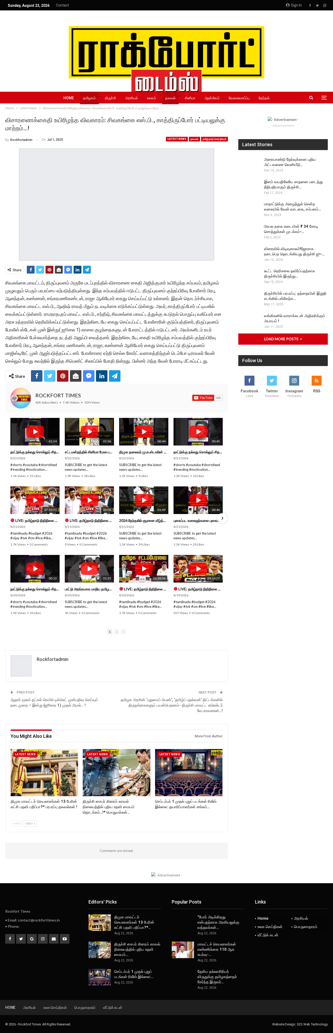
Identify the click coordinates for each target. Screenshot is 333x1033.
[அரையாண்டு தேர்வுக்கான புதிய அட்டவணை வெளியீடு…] (249, 165)
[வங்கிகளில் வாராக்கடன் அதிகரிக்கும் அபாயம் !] (249, 321)
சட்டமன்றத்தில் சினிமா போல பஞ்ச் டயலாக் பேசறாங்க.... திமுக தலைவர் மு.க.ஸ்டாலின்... (89, 452)
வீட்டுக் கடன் (268, 935)
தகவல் (170, 98)
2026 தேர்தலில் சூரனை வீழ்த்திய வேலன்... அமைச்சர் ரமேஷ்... (143, 520)
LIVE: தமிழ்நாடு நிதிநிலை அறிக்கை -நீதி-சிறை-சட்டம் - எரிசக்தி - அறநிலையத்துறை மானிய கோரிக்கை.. (37, 520)
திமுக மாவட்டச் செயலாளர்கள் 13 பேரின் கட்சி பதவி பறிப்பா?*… (134, 922)
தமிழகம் (89, 98)
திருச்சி (110, 98)
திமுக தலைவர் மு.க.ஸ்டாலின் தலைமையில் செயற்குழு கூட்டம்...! (143, 452)
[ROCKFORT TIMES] (20, 398)
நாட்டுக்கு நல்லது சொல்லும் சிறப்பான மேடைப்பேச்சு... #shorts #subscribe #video (35, 452)
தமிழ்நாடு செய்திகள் (214, 139)
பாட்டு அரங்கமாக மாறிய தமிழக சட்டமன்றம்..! (89, 589)
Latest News (177, 139)
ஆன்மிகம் (212, 98)
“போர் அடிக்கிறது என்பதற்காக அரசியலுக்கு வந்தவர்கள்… (218, 922)
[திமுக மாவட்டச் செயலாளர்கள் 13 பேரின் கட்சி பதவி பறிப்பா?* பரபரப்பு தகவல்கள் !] (44, 772)
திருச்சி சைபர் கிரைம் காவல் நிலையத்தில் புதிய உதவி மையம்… (137, 949)
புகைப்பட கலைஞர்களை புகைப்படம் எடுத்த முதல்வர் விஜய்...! (198, 520)
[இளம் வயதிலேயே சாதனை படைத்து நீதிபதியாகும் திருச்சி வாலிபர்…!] (249, 187)
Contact (62, 5)
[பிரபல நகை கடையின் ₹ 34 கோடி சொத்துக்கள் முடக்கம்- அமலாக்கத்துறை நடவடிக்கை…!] (249, 232)
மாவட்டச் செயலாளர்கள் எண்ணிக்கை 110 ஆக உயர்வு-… (216, 949)
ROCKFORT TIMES (58, 395)
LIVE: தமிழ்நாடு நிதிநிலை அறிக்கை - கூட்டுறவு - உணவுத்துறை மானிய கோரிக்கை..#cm (145, 589)
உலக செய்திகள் (270, 926)
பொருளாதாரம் (305, 926)
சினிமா (190, 98)
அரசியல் (131, 98)
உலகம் (151, 98)
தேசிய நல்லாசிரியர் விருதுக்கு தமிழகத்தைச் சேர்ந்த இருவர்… (217, 976)
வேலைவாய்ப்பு (239, 98)
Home (68, 98)
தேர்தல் (264, 98)
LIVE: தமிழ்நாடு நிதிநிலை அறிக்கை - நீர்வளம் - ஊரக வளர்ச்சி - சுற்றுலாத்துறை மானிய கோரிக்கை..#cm (200, 589)
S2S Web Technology (312, 1024)
